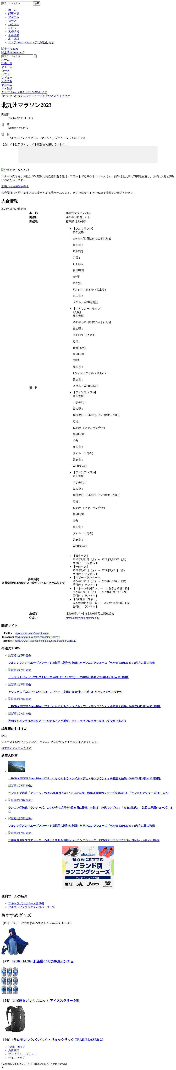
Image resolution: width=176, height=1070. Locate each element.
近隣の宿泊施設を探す (15, 186)
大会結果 (13, 35)
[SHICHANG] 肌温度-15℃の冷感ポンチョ (43, 961)
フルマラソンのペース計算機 (26, 903)
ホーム (12, 9)
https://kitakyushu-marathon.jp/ (82, 617)
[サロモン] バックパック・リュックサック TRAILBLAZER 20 (57, 1039)
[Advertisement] (88, 154)
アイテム (13, 17)
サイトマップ (16, 1057)
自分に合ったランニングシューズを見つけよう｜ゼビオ (35, 95)
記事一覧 (13, 13)
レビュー (13, 28)
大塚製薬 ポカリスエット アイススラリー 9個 (45, 1000)
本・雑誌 (13, 38)
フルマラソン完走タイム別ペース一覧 (31, 907)
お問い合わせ (16, 1046)
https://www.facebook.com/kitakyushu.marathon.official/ (45, 640)
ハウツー (13, 24)
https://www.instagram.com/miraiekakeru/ (37, 636)
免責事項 (13, 1050)
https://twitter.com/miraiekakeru (32, 633)
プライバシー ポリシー (22, 1054)
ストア (31, 42)
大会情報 (13, 31)
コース (12, 20)
